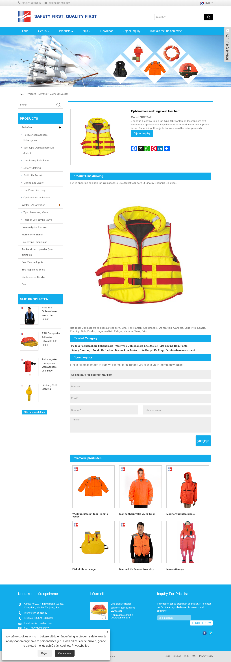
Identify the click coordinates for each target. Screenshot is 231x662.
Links (167, 656)
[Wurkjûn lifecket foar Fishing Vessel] (93, 486)
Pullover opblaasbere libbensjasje (35, 137)
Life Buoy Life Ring (34, 190)
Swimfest (42, 94)
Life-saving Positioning (34, 241)
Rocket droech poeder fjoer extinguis (37, 252)
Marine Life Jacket (58, 94)
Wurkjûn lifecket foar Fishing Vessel (90, 515)
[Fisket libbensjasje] (93, 542)
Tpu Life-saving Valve (35, 212)
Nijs (85, 31)
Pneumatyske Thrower (34, 227)
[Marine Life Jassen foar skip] (140, 542)
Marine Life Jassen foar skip (136, 569)
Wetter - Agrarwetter (33, 204)
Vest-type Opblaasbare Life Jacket (39, 150)
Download (107, 31)
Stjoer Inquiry (131, 31)
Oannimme (64, 653)
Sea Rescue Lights (32, 262)
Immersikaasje (175, 569)
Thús (25, 31)
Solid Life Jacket (32, 175)
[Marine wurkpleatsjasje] (187, 486)
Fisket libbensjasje (84, 569)
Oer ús (42, 31)
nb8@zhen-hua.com (59, 2)
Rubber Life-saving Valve (37, 219)
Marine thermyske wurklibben (137, 513)
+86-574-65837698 (43, 618)
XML (194, 656)
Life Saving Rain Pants (36, 160)
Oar (24, 284)
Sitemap (177, 656)
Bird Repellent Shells (33, 269)
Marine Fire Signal (32, 234)
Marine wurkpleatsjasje (180, 513)
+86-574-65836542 (37, 612)
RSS (186, 656)
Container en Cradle (33, 277)
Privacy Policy (206, 656)
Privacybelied (80, 645)
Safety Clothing (32, 167)
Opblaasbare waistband (37, 197)
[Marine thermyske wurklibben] (140, 486)
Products (64, 31)
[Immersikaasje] (187, 542)
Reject (44, 653)
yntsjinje (203, 441)
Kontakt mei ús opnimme (166, 31)
